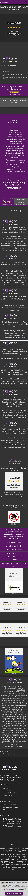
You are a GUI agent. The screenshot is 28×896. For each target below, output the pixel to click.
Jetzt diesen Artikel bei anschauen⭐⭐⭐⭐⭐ (7, 201)
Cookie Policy (7, 795)
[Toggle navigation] (26, 2)
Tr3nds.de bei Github (12, 824)
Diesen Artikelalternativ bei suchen (21, 202)
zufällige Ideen (9, 753)
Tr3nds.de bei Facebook (13, 819)
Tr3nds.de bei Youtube (13, 826)
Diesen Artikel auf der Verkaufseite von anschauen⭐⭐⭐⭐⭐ (14, 90)
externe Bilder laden (14, 893)
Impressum (6, 791)
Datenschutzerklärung (10, 793)
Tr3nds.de (4, 2)
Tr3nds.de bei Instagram (13, 821)
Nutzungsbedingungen (10, 807)
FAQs (4, 809)
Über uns (5, 788)
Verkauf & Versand (9, 805)
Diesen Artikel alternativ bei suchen (14, 102)
